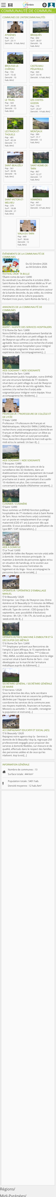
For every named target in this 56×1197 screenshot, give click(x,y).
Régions (7, 1189)
